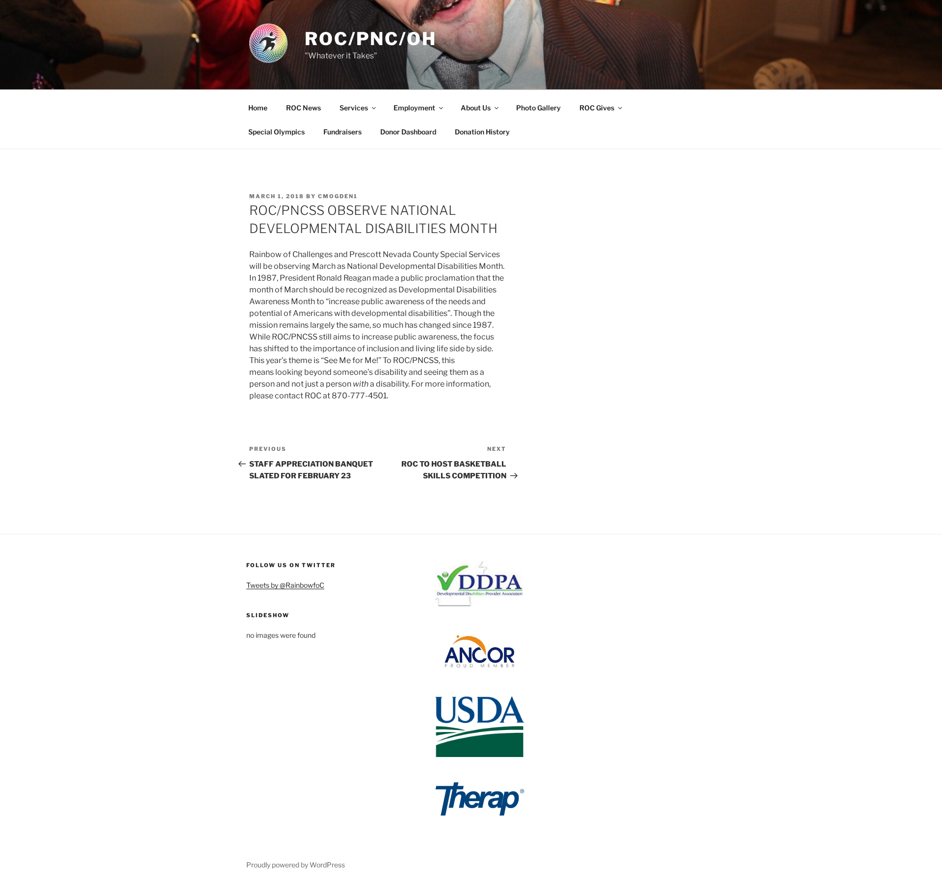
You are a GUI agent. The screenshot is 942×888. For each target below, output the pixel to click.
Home (257, 108)
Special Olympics (276, 132)
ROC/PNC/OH (371, 39)
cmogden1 (338, 196)
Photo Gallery (538, 108)
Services (354, 108)
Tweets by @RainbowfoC (285, 585)
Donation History (482, 132)
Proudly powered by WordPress (295, 865)
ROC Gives (596, 108)
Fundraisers (342, 132)
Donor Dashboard (408, 132)
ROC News (303, 108)
